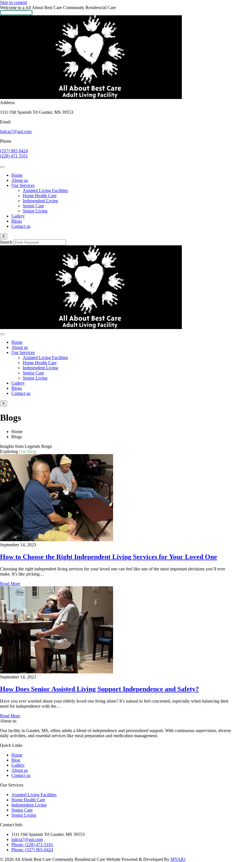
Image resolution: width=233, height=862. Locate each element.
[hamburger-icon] (2, 167)
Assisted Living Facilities (45, 190)
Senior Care (33, 205)
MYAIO (178, 859)
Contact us (20, 226)
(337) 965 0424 (14, 150)
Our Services (23, 185)
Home (16, 175)
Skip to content (13, 2)
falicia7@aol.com (16, 131)
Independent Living (40, 200)
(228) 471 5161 (14, 155)
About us (19, 180)
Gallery (18, 216)
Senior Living (35, 210)
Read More (10, 583)
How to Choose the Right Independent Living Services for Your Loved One (108, 556)
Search (6, 242)
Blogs (16, 221)
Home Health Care (40, 195)
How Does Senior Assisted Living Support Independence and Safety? (99, 689)
